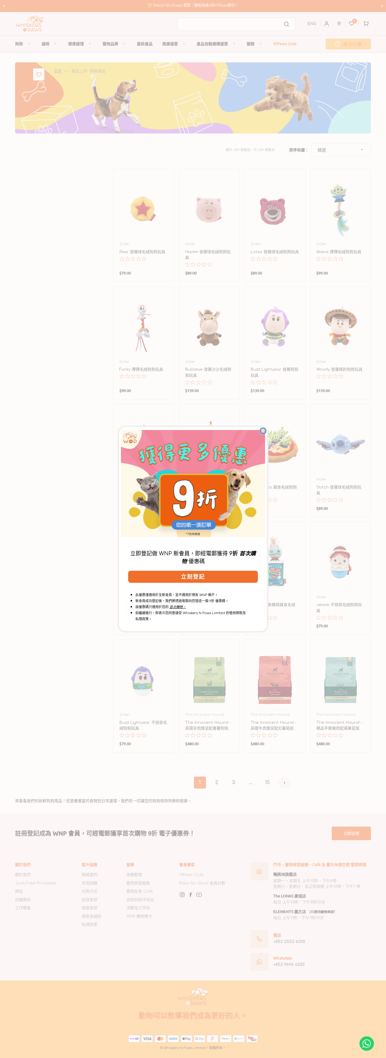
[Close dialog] (263, 431)
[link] (193, 483)
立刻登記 (193, 577)
